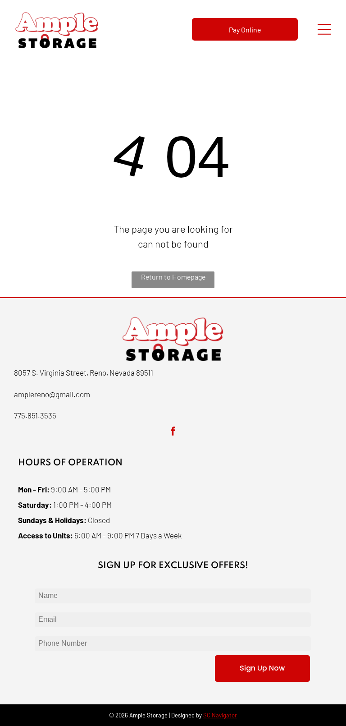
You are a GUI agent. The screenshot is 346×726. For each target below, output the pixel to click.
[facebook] (173, 432)
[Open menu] (324, 29)
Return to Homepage (173, 276)
